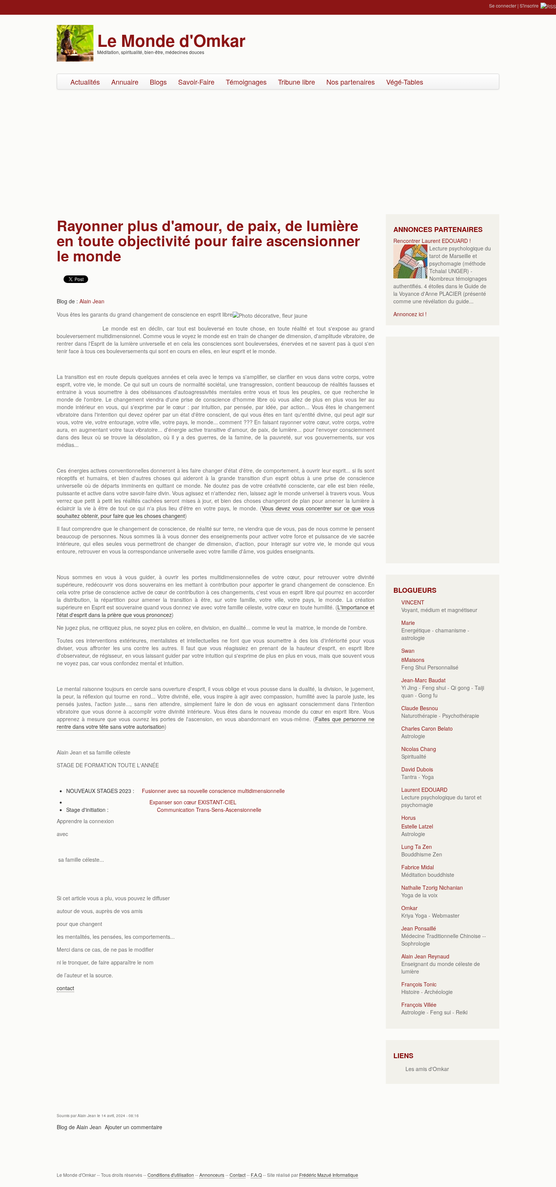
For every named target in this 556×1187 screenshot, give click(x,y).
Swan (408, 650)
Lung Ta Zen (416, 846)
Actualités (85, 82)
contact (65, 988)
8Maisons (412, 659)
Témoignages (246, 82)
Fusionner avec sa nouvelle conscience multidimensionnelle (213, 790)
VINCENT (412, 602)
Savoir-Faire (196, 82)
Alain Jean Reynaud (425, 956)
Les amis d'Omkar (427, 1069)
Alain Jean (91, 301)
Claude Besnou (419, 708)
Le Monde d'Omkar (171, 40)
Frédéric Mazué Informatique (328, 1175)
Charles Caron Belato (427, 728)
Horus (408, 817)
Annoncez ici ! (410, 314)
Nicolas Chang (418, 749)
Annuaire (124, 82)
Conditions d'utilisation (171, 1175)
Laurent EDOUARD (424, 789)
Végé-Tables (404, 82)
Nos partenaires (350, 82)
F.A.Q (256, 1175)
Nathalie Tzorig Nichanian (432, 887)
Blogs (158, 82)
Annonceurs (211, 1175)
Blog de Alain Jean (79, 1127)
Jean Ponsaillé (418, 928)
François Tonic (418, 984)
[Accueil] (75, 42)
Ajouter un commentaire (133, 1127)
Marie (408, 622)
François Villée (418, 1004)
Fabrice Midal (417, 867)
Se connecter (502, 5)
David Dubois (417, 769)
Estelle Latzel (417, 826)
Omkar (409, 908)
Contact (237, 1175)
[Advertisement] (278, 150)
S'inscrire (529, 5)
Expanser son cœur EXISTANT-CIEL (192, 802)
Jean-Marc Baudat (423, 680)
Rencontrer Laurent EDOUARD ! (432, 240)
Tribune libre (296, 82)
